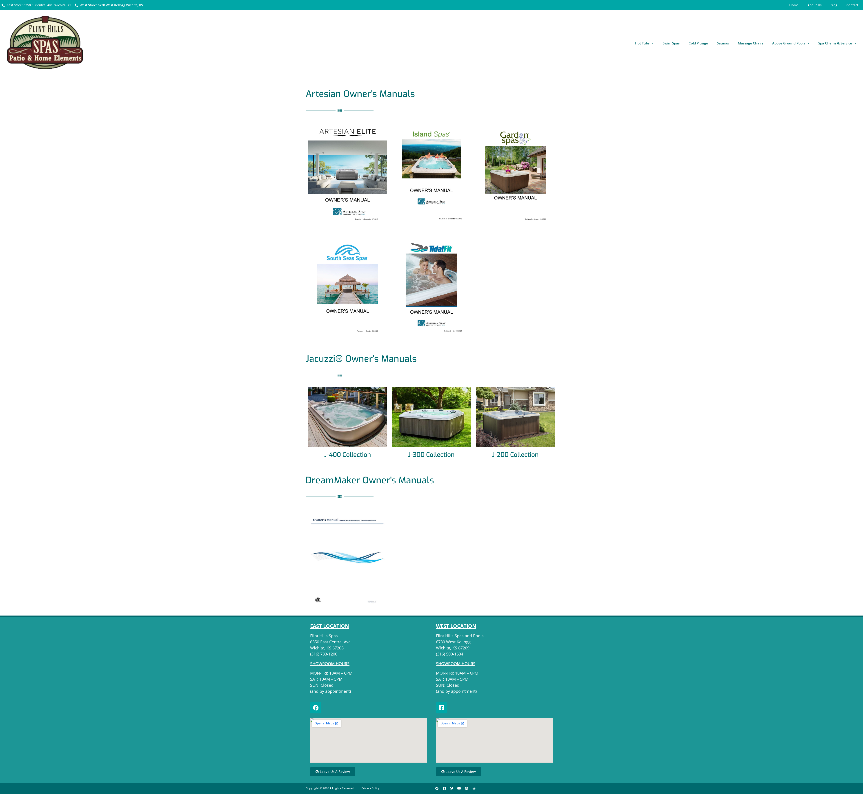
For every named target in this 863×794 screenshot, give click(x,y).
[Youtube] (459, 788)
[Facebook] (315, 707)
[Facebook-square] (441, 707)
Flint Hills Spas (324, 635)
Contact (852, 5)
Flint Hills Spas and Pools (460, 635)
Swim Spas (671, 43)
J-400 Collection (347, 455)
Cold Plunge (698, 43)
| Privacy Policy (369, 788)
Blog (834, 5)
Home (793, 5)
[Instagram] (474, 788)
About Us (814, 5)
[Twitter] (452, 788)
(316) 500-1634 (449, 654)
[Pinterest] (466, 788)
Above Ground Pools (788, 43)
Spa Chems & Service (835, 43)
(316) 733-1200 (323, 654)
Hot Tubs (642, 43)
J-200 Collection (515, 455)
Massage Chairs (750, 43)
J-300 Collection (431, 455)
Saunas (723, 43)
